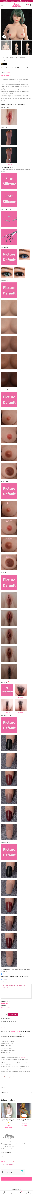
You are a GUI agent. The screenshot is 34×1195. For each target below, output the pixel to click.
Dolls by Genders (10, 57)
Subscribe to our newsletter (7, 1161)
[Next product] (6, 61)
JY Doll (8, 1125)
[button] (2, 24)
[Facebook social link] (5, 1022)
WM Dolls (24, 1123)
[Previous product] (2, 61)
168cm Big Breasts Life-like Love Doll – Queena (24, 1120)
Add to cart (13, 1014)
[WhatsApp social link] (14, 1022)
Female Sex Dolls (20, 57)
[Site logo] (16, 5)
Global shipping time (23, 1)
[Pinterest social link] (12, 1022)
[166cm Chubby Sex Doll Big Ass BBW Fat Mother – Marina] (8, 1110)
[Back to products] (4, 61)
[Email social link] (10, 1022)
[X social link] (7, 1022)
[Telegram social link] (16, 1022)
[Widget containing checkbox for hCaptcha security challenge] (13, 1172)
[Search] (30, 5)
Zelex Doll (7, 72)
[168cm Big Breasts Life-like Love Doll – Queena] (24, 1110)
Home (2, 57)
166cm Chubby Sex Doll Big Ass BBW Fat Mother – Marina (9, 1121)
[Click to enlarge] (4, 37)
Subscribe (16, 1179)
